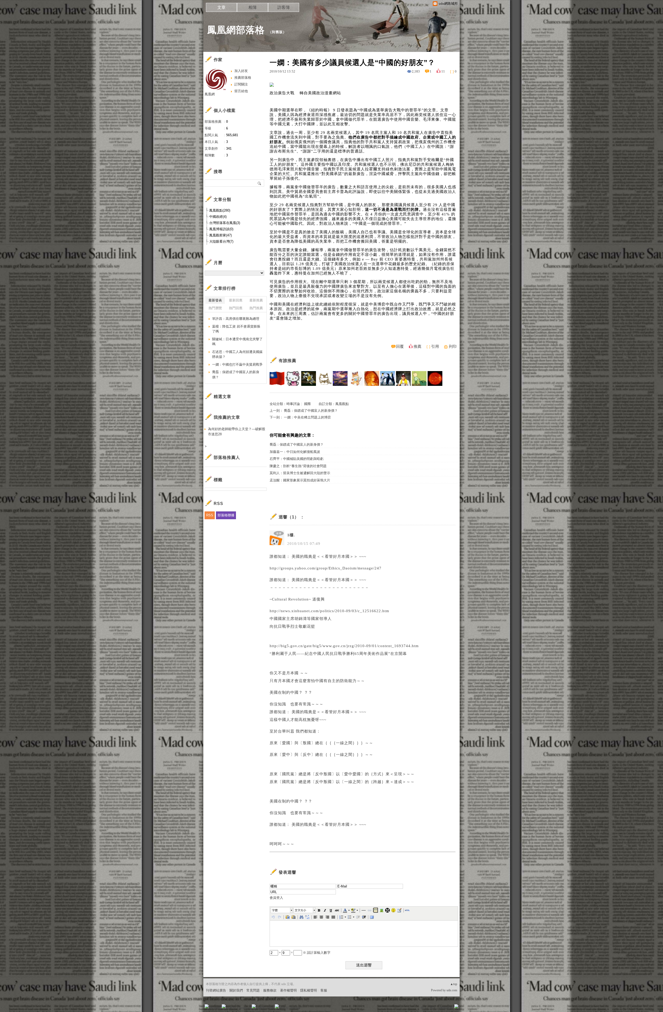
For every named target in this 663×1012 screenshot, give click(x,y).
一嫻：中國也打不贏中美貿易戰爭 (237, 364)
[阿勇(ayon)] (403, 378)
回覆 (400, 346)
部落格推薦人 (227, 457)
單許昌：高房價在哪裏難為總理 (235, 319)
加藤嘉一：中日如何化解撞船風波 (295, 452)
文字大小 (300, 910)
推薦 (417, 346)
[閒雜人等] (419, 378)
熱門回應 (235, 308)
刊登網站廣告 (216, 990)
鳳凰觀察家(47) (220, 235)
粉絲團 (215, 1008)
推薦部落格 (242, 77)
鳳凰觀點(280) (219, 210)
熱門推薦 (256, 308)
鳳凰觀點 (342, 404)
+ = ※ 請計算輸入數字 (304, 953)
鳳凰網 (210, 94)
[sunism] (435, 378)
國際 (307, 404)
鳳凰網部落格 (236, 30)
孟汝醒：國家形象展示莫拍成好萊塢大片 (300, 480)
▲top (453, 984)
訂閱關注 (241, 84)
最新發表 (215, 300)
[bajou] (277, 378)
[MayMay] (387, 378)
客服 (323, 990)
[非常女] (292, 378)
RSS (209, 515)
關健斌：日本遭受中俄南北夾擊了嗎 (237, 341)
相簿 (252, 7)
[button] (282, 910)
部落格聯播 (226, 515)
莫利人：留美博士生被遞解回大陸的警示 (300, 473)
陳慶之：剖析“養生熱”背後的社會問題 (298, 466)
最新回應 (235, 300)
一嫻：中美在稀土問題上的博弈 (307, 417)
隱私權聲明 (308, 990)
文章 (221, 7)
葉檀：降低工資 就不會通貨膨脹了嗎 (236, 329)
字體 (275, 910)
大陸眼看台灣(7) (221, 241)
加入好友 (241, 71)
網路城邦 (446, 1008)
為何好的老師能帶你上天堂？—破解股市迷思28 (236, 431)
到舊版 (277, 32)
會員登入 (276, 898)
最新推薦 (256, 300)
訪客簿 (283, 7)
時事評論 (293, 404)
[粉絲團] (207, 1006)
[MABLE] (308, 378)
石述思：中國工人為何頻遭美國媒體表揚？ (237, 354)
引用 (435, 346)
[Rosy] (371, 378)
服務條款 (270, 990)
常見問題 (253, 990)
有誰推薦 (287, 360)
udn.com (451, 990)
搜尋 (259, 183)
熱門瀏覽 (215, 308)
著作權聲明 (288, 990)
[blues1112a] (340, 378)
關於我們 (236, 990)
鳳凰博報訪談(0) (221, 229)
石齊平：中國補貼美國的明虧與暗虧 (296, 459)
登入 (423, 1008)
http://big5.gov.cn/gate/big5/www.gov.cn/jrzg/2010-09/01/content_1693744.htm (344, 646)
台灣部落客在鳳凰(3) (224, 223)
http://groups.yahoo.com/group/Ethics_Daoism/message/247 (325, 568)
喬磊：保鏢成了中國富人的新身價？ (311, 411)
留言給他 (241, 91)
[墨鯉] (356, 378)
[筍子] (324, 378)
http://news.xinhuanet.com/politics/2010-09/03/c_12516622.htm (329, 611)
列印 (453, 346)
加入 (433, 1008)
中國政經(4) (218, 217)
